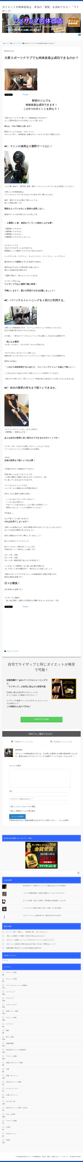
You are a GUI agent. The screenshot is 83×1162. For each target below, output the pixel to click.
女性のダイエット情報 (13, 1082)
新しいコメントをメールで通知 (23, 806)
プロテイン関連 (11, 1121)
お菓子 (8, 1127)
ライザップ (10, 998)
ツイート (5, 960)
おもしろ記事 (10, 1114)
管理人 (8, 1140)
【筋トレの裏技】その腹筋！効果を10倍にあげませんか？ (26, 936)
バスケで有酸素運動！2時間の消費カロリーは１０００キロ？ (44, 893)
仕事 (7, 1069)
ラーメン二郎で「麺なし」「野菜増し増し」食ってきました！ (27, 932)
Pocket (25, 94)
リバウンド (10, 1024)
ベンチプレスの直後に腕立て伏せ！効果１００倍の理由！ (42, 908)
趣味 (7, 1030)
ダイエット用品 (11, 972)
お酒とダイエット (12, 1095)
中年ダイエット (11, 1133)
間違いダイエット (12, 1075)
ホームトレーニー (12, 1088)
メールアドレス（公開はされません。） (21, 799)
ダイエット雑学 (11, 1017)
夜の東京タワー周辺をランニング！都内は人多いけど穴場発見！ (45, 885)
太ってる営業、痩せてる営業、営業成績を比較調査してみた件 (44, 900)
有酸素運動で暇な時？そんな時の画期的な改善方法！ (24, 948)
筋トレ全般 (10, 1037)
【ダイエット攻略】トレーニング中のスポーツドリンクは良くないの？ (30, 940)
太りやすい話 (10, 1101)
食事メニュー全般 (12, 1011)
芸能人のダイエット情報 (14, 1063)
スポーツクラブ (12, 651)
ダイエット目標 (11, 979)
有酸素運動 (10, 1043)
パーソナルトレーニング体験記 (16, 985)
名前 (10, 791)
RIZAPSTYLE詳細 (41, 719)
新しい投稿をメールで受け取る (23, 811)
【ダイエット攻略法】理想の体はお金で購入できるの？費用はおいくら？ (31, 944)
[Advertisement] (41, 626)
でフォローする (23, 741)
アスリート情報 (11, 1056)
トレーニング (10, 992)
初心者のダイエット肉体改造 (16, 1050)
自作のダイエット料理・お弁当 (16, 1108)
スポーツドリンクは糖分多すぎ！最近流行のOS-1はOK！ (42, 915)
